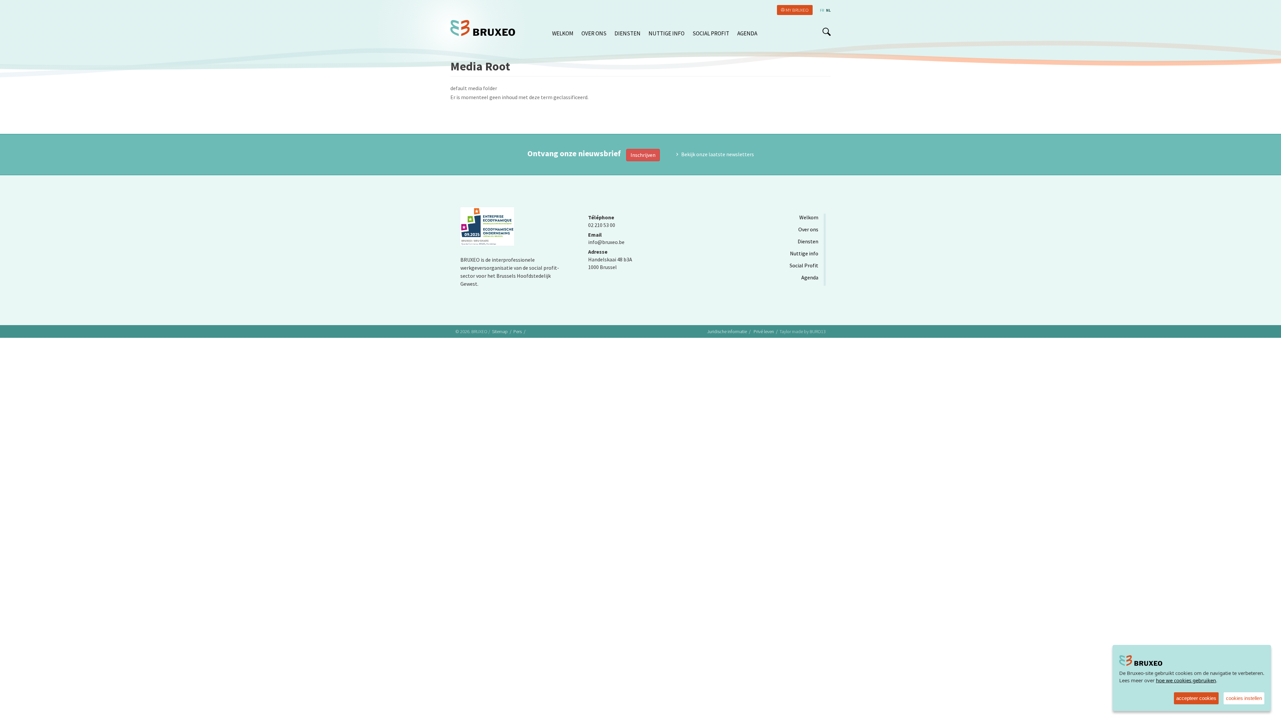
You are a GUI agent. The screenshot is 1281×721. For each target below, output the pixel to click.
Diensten (627, 33)
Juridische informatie (727, 331)
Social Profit (711, 33)
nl (828, 10)
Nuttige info (667, 33)
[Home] (485, 28)
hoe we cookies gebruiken (1186, 680)
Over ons (593, 33)
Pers (517, 331)
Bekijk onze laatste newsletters (717, 154)
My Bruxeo (797, 10)
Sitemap (500, 331)
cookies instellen (1244, 698)
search (826, 31)
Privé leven (764, 331)
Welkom (562, 33)
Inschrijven (643, 155)
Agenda (747, 33)
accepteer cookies (1196, 698)
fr (822, 10)
